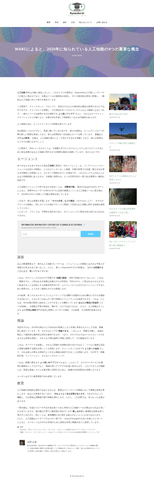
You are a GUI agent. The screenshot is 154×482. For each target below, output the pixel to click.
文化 (73, 22)
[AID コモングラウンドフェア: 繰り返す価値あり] (123, 236)
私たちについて (85, 22)
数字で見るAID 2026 (118, 114)
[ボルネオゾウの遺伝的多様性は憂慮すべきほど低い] (123, 203)
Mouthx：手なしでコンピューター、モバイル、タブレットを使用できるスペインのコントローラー (58, 429)
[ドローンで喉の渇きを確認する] (123, 137)
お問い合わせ (101, 22)
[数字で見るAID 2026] (123, 108)
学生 (57, 22)
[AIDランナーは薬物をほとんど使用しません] (123, 170)
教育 (48, 22)
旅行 (65, 22)
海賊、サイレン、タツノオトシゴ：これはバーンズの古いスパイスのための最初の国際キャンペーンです (59, 432)
